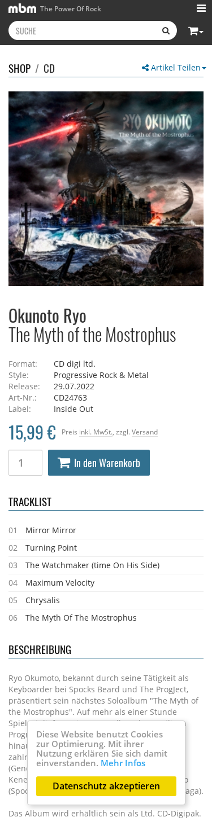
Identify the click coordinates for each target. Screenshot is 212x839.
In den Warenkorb (107, 462)
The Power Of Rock (69, 8)
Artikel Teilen (175, 67)
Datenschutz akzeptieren (106, 786)
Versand (145, 431)
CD (49, 68)
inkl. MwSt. (96, 431)
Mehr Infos (123, 762)
